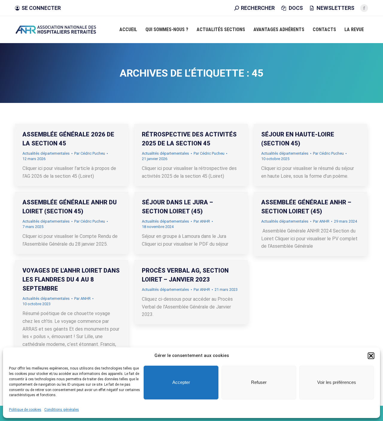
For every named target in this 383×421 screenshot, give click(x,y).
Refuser (259, 382)
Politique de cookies (25, 409)
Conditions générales (61, 409)
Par (89, 153)
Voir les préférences (336, 382)
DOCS (296, 8)
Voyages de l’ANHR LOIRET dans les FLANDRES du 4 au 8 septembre (71, 279)
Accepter (181, 382)
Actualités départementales (46, 153)
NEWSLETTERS (335, 8)
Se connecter (41, 8)
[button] (371, 356)
